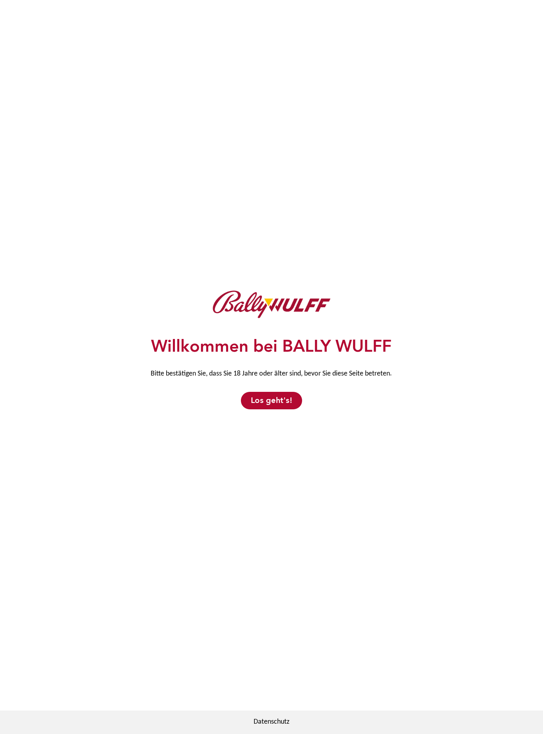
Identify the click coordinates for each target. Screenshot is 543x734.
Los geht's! (271, 400)
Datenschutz (271, 722)
